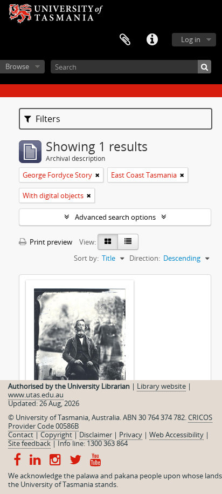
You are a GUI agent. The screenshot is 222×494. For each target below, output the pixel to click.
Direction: (144, 258)
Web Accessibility (176, 434)
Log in (190, 39)
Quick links (151, 39)
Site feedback (29, 443)
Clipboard (125, 39)
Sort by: (86, 258)
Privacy (130, 434)
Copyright (56, 434)
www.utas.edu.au (36, 395)
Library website (161, 386)
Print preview (50, 242)
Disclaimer (95, 434)
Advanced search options (115, 217)
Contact (20, 434)
